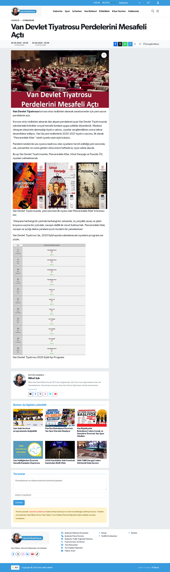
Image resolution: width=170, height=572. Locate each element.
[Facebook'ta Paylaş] (115, 44)
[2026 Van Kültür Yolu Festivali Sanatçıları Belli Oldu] (60, 450)
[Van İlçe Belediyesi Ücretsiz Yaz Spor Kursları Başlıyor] (60, 418)
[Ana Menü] (157, 11)
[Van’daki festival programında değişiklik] (28, 418)
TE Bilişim (155, 568)
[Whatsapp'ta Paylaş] (125, 44)
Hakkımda (133, 11)
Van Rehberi (90, 11)
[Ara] (152, 11)
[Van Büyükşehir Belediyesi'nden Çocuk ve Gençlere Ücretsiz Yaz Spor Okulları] (92, 418)
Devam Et (31, 389)
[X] (18, 554)
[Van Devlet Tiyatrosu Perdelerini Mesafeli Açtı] (60, 79)
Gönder (19, 502)
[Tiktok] (37, 554)
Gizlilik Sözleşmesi (109, 536)
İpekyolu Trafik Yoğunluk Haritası (79, 539)
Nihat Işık (34, 378)
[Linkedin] (50, 394)
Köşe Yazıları (119, 11)
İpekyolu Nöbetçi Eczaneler (76, 533)
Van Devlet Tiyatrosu (26, 111)
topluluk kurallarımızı (37, 512)
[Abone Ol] (151, 44)
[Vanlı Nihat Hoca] (26, 11)
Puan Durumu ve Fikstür (75, 542)
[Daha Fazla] (130, 44)
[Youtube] (55, 394)
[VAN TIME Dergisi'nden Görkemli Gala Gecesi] (92, 450)
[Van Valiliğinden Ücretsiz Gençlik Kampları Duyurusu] (28, 450)
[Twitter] (40, 394)
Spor (67, 11)
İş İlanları (77, 11)
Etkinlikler (104, 11)
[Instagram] (45, 394)
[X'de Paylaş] (120, 44)
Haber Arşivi (70, 551)
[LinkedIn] (27, 554)
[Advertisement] (135, 69)
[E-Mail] (30, 394)
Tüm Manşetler (71, 545)
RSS (16, 568)
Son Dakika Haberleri (74, 548)
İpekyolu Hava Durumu (74, 536)
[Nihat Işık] (19, 380)
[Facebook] (35, 394)
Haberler (58, 11)
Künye (104, 533)
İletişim (134, 533)
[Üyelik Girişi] (157, 3)
